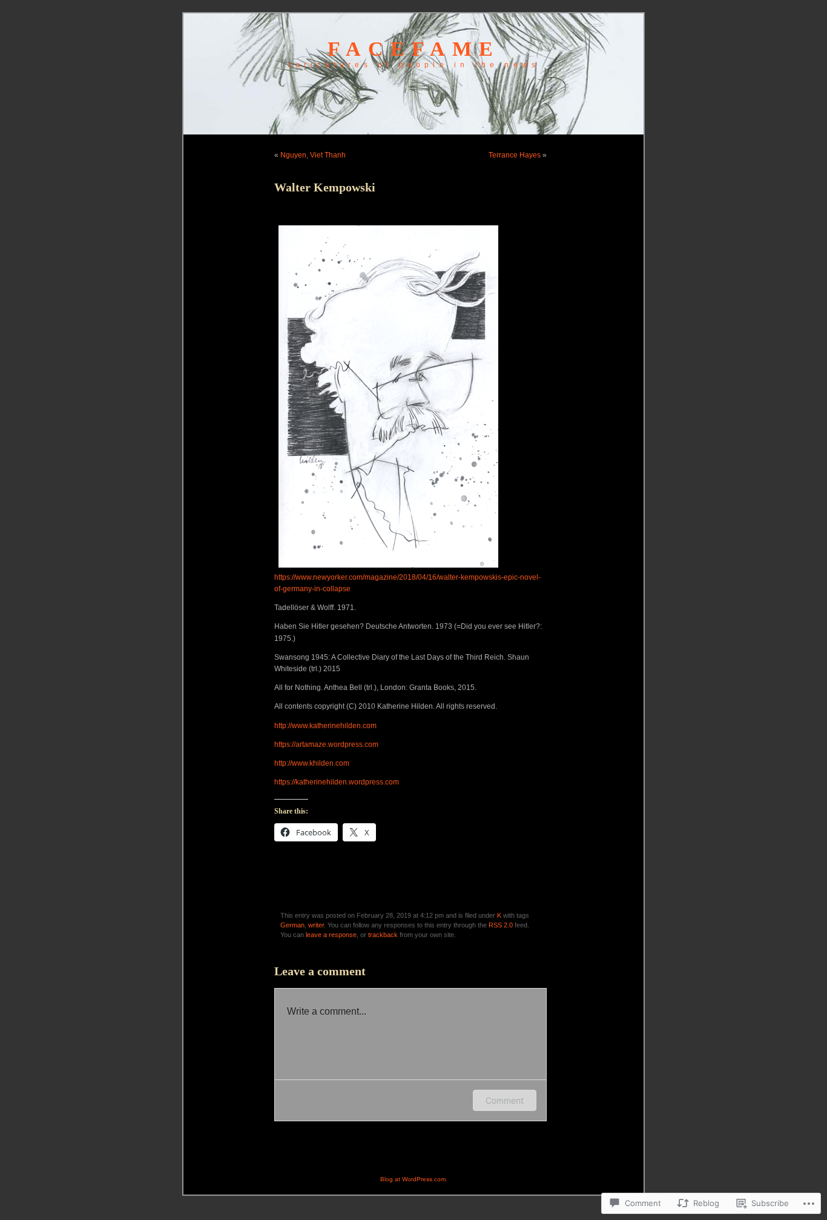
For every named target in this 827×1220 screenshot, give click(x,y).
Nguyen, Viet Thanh (313, 155)
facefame (414, 49)
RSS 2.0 (501, 925)
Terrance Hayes (515, 155)
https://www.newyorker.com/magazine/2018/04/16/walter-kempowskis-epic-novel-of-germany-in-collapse (407, 583)
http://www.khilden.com (311, 763)
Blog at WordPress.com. (413, 1179)
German (292, 925)
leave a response (331, 934)
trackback (383, 934)
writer (316, 925)
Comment (505, 1100)
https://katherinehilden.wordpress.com (336, 782)
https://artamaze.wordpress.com (326, 744)
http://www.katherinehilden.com (325, 725)
